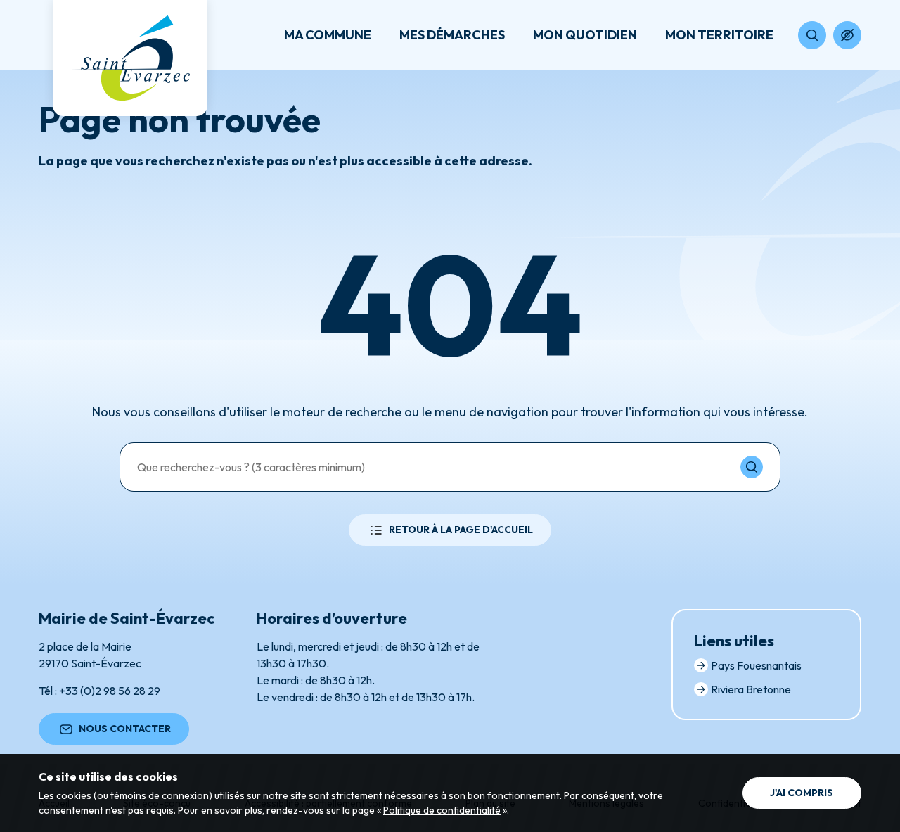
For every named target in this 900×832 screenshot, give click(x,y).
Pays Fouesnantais (756, 665)
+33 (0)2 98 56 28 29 (109, 691)
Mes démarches (452, 35)
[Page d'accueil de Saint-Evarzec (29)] (130, 58)
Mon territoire (719, 35)
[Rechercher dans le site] (812, 35)
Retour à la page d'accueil (461, 529)
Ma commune (327, 35)
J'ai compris (801, 792)
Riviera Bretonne (751, 689)
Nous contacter (125, 728)
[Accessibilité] (847, 35)
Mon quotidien (585, 35)
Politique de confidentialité (442, 810)
